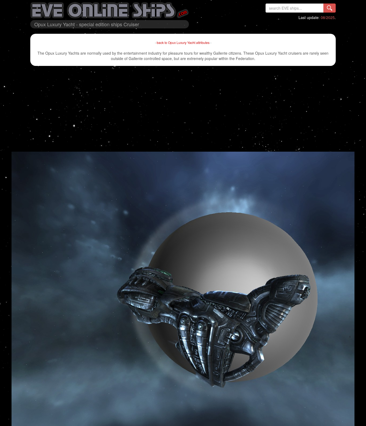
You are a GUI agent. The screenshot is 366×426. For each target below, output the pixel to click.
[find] (329, 8)
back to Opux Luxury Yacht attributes (183, 42)
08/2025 (328, 17)
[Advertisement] (183, 108)
